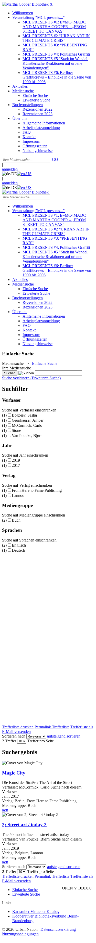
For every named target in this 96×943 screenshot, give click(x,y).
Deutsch (18, 550)
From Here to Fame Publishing (37, 490)
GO (55, 159)
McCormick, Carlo (27, 425)
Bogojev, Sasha (24, 415)
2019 (16, 460)
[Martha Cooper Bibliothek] (25, 4)
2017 (16, 465)
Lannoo (18, 495)
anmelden (10, 169)
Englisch (19, 545)
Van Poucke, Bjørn (27, 435)
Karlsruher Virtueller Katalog (35, 911)
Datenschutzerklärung (58, 929)
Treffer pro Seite (40, 741)
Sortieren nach (13, 736)
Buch (16, 520)
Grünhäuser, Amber (28, 420)
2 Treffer (9, 741)
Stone (16, 430)
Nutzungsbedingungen (20, 934)
